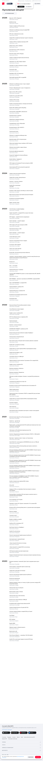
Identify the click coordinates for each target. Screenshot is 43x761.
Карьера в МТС (4, 738)
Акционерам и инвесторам (12, 738)
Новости (18, 737)
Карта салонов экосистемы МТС (29, 737)
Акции (22, 737)
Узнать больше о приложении (7, 729)
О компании (4, 737)
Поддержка (9, 737)
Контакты (14, 737)
